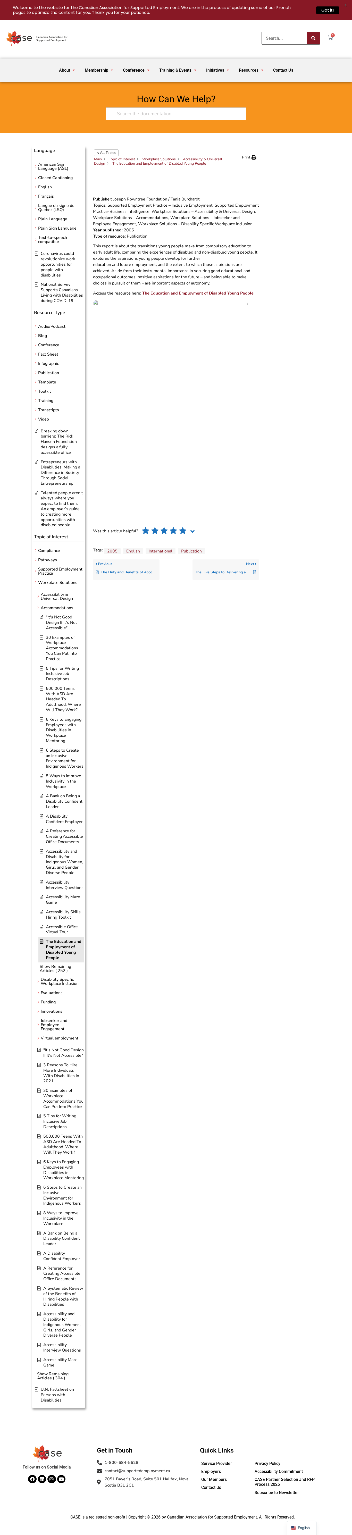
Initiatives (215, 70)
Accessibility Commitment (279, 1471)
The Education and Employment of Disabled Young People (198, 293)
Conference (134, 70)
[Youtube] (61, 1479)
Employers (211, 1471)
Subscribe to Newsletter (277, 1492)
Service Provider (216, 1463)
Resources (248, 70)
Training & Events (175, 70)
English (133, 551)
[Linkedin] (42, 1479)
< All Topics (106, 152)
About (64, 70)
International (160, 551)
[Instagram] (51, 1479)
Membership (96, 70)
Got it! (327, 10)
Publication (191, 551)
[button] (67, 70)
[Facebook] (32, 1479)
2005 (112, 551)
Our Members (214, 1479)
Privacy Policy (267, 1463)
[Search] (313, 38)
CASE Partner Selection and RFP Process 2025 (285, 1482)
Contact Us (283, 70)
